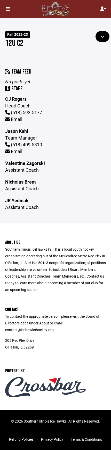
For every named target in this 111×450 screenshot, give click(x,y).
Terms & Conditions (86, 439)
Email (16, 119)
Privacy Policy (52, 439)
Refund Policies (21, 439)
